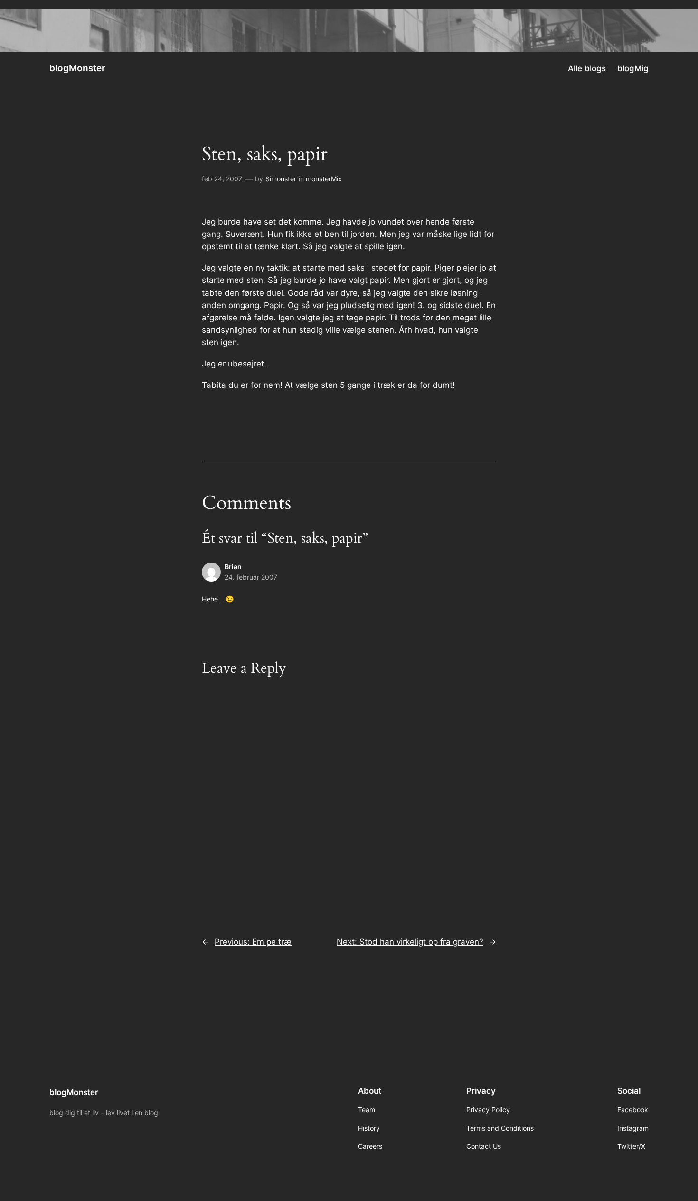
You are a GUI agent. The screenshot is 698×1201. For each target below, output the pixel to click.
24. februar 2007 (251, 577)
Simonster (280, 179)
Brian (233, 567)
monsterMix (324, 179)
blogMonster (77, 68)
